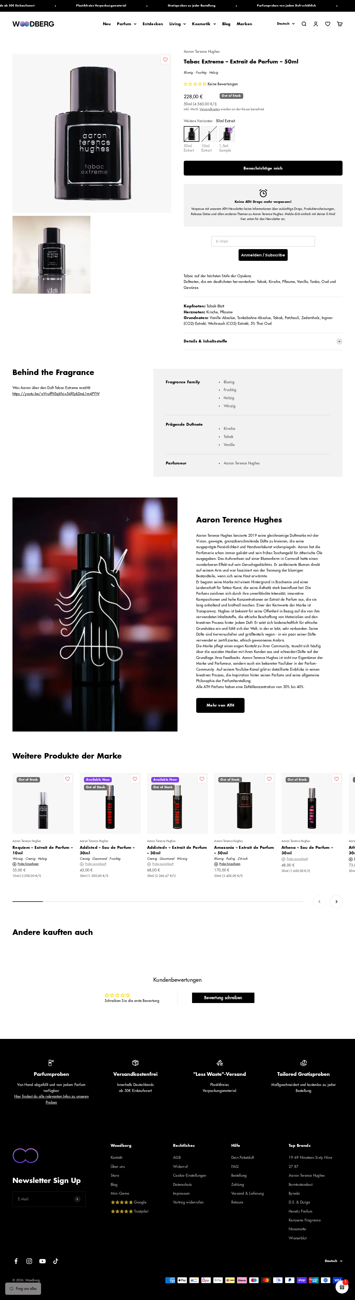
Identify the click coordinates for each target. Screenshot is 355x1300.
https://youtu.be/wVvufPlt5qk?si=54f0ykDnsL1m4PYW (56, 394)
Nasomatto (297, 1229)
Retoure (237, 1202)
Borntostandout (300, 1184)
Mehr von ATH (220, 705)
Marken (244, 24)
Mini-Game (120, 1193)
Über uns (118, 1166)
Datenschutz (182, 1184)
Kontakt (116, 1157)
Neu (107, 24)
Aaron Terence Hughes (202, 51)
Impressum (181, 1193)
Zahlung (237, 1184)
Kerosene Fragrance (305, 1220)
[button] (196, 84)
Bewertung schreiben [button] (223, 998)
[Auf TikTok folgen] (55, 1261)
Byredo (294, 1193)
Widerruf (180, 1166)
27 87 (293, 1166)
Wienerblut (297, 1238)
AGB (177, 1157)
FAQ (235, 1166)
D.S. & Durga (299, 1202)
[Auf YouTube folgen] (42, 1261)
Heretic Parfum (300, 1211)
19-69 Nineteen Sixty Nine (310, 1157)
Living (175, 24)
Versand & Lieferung (247, 1193)
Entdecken (153, 24)
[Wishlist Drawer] (328, 24)
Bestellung (239, 1175)
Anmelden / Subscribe (263, 255)
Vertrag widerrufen (188, 1202)
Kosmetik (201, 24)
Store (115, 1175)
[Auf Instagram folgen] (29, 1261)
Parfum (124, 24)
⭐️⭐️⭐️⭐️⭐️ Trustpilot (129, 1211)
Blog (226, 24)
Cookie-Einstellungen (189, 1175)
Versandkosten (210, 109)
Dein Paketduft (242, 1157)
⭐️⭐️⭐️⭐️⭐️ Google (128, 1202)
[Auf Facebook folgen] (15, 1261)
